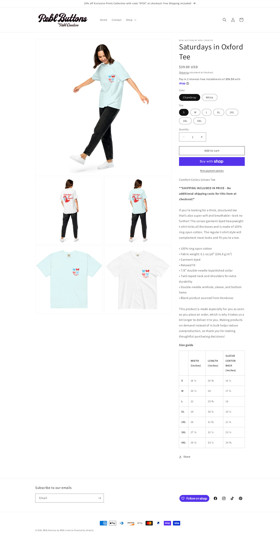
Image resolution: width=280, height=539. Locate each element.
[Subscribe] (99, 498)
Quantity (184, 129)
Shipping (184, 72)
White (209, 97)
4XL (199, 121)
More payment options (212, 170)
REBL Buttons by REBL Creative (58, 530)
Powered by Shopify (84, 530)
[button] (131, 20)
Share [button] (186, 456)
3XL (185, 121)
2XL (232, 112)
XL (218, 112)
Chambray (189, 97)
